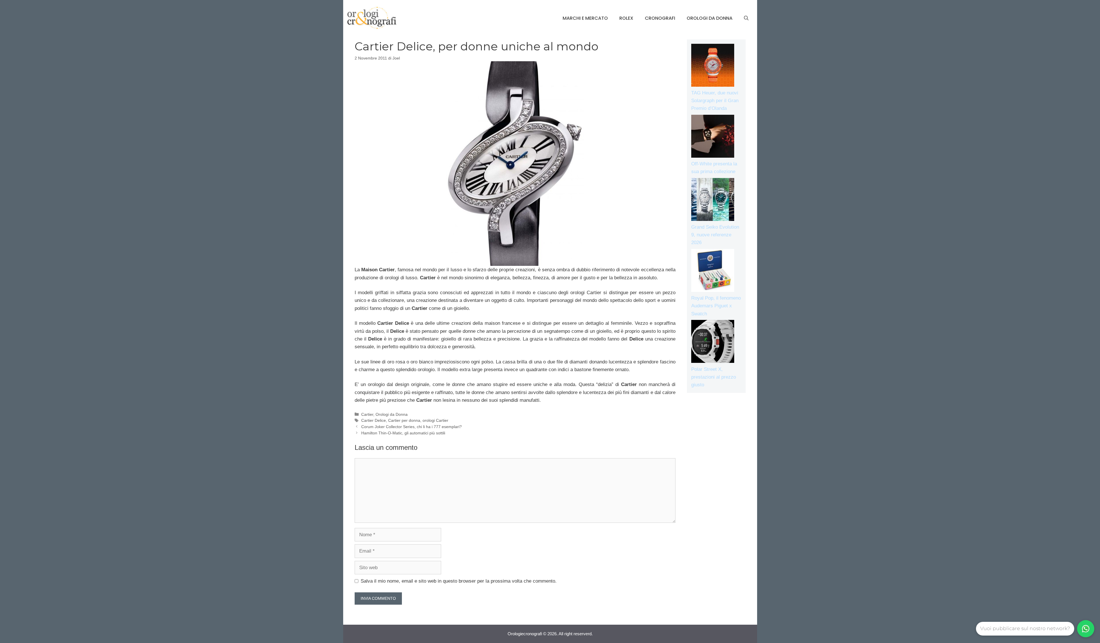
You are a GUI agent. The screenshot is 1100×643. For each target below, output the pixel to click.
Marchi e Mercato (585, 18)
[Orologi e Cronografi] (372, 18)
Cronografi (660, 18)
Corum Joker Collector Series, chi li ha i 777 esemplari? (411, 426)
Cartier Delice (373, 420)
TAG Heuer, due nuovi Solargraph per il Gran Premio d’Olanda (714, 100)
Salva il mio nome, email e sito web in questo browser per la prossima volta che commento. (459, 581)
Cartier (367, 414)
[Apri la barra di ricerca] (746, 18)
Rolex (626, 18)
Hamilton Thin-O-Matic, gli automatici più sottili (403, 433)
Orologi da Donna (709, 18)
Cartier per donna (404, 420)
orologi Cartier (435, 420)
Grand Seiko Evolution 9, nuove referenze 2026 (715, 234)
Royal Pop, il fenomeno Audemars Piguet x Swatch (716, 305)
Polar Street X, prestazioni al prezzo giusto (713, 377)
